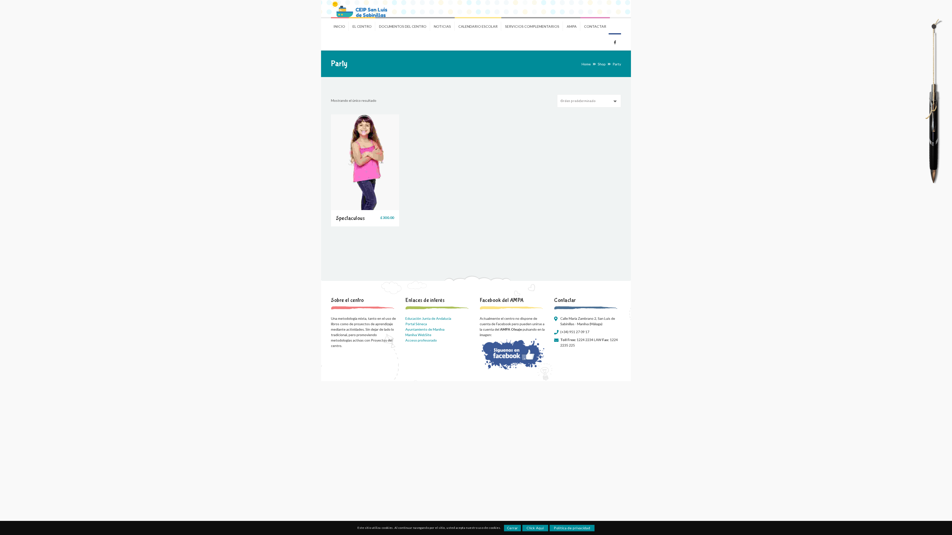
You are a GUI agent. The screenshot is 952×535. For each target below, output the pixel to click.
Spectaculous (350, 218)
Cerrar (512, 528)
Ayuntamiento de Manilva (425, 329)
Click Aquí (535, 528)
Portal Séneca (416, 324)
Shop (602, 64)
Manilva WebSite (418, 335)
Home (586, 64)
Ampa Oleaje (615, 42)
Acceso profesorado (421, 340)
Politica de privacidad (572, 528)
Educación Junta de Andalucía (428, 318)
